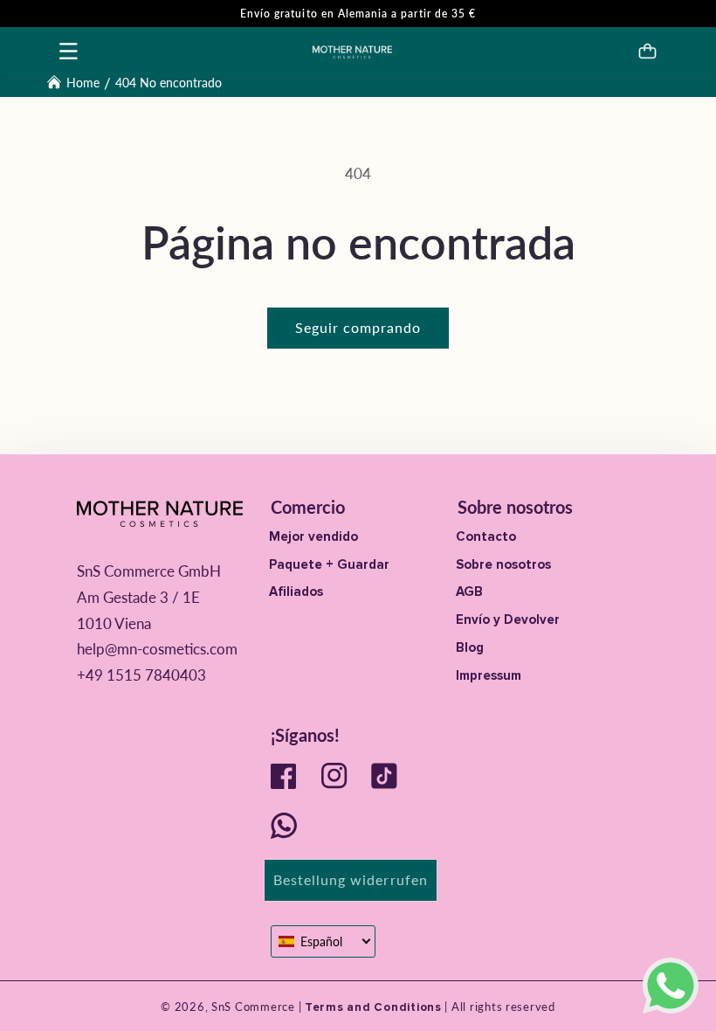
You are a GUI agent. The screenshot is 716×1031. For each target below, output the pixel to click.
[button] (69, 51)
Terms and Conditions (371, 1007)
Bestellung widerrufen (350, 879)
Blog (470, 647)
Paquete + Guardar (329, 564)
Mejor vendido (313, 536)
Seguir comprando (358, 327)
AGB (469, 591)
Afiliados (296, 591)
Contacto (486, 536)
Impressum (488, 675)
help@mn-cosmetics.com (157, 649)
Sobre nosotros (503, 564)
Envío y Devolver (508, 619)
